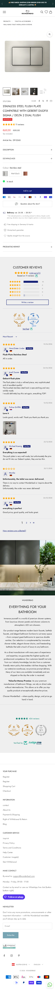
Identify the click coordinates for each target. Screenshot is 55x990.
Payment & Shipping (11, 814)
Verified (26, 329)
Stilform (7, 101)
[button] (9, 124)
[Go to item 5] (43, 91)
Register (6, 776)
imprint (6, 838)
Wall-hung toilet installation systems (17, 25)
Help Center (8, 852)
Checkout (7, 791)
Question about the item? (30, 203)
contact (6, 805)
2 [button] (26, 522)
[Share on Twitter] (43, 101)
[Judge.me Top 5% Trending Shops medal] (41, 730)
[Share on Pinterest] (47, 101)
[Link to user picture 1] (9, 428)
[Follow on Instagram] (11, 955)
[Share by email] (51, 101)
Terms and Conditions (12, 847)
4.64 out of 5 (34, 273)
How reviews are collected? (14, 530)
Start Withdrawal (10, 861)
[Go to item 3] (25, 91)
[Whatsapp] (50, 984)
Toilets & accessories (23, 21)
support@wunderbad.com (24, 876)
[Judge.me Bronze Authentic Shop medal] (14, 730)
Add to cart (27, 190)
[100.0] (33, 319)
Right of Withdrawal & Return (15, 819)
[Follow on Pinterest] (18, 955)
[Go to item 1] (7, 91)
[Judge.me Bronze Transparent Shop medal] (27, 730)
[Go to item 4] (34, 91)
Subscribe (10, 935)
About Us (6, 809)
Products (6, 21)
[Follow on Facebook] (4, 955)
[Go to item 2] (16, 91)
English (37, 964)
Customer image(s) (11, 857)
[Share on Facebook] (39, 101)
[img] (9, 344)
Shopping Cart (9, 786)
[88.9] (19, 319)
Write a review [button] (27, 302)
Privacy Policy (9, 843)
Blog (5, 824)
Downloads (9, 158)
